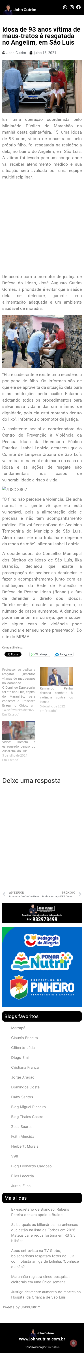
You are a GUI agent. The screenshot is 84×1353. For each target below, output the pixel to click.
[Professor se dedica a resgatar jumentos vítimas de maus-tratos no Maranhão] (21, 692)
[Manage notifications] (73, 1343)
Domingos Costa (25, 1087)
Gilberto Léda (23, 1047)
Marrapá (18, 1028)
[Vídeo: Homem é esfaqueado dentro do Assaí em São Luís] (18, 730)
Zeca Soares (21, 1126)
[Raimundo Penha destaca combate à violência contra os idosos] (56, 676)
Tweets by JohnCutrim (21, 1307)
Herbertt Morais (24, 1146)
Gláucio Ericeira (24, 1037)
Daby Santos (22, 1097)
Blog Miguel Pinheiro (28, 1107)
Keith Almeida (22, 1136)
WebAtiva (53, 1347)
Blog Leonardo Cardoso (31, 1166)
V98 (14, 1156)
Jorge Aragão (22, 1077)
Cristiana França (25, 1067)
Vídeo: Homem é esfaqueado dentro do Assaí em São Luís (18, 746)
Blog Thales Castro (27, 1116)
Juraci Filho (21, 1185)
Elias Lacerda (22, 1176)
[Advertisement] (42, 227)
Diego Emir (20, 1057)
